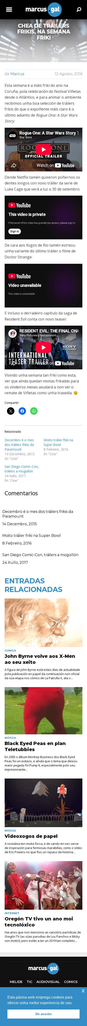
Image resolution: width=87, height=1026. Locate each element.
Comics (10, 650)
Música (10, 737)
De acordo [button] (43, 1014)
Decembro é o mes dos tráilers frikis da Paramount (19, 444)
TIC (29, 982)
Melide (16, 982)
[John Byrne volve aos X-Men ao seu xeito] (43, 622)
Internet (12, 913)
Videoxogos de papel (31, 836)
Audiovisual (48, 982)
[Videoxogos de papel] (43, 803)
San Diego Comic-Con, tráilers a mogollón (22, 468)
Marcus (17, 74)
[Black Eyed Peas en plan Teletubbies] (43, 710)
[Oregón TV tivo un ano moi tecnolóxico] (43, 885)
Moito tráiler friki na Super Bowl (58, 442)
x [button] (83, 990)
